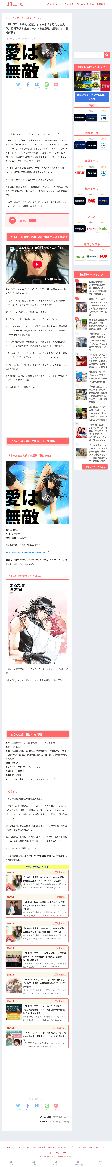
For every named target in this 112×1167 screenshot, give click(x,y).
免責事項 (52, 1147)
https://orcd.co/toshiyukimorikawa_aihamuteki (26, 552)
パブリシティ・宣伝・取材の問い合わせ (87, 1147)
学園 (66, 1121)
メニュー (101, 1165)
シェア (34, 1165)
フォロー (56, 1165)
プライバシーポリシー (55, 1152)
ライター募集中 (38, 1147)
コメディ (56, 1121)
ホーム (11, 1147)
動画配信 (101, 4)
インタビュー (53, 4)
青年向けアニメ (61, 1116)
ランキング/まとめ (85, 4)
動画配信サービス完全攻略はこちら (92, 97)
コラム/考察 (68, 4)
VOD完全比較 (78, 1165)
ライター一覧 (23, 1147)
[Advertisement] (37, 113)
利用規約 (62, 1147)
